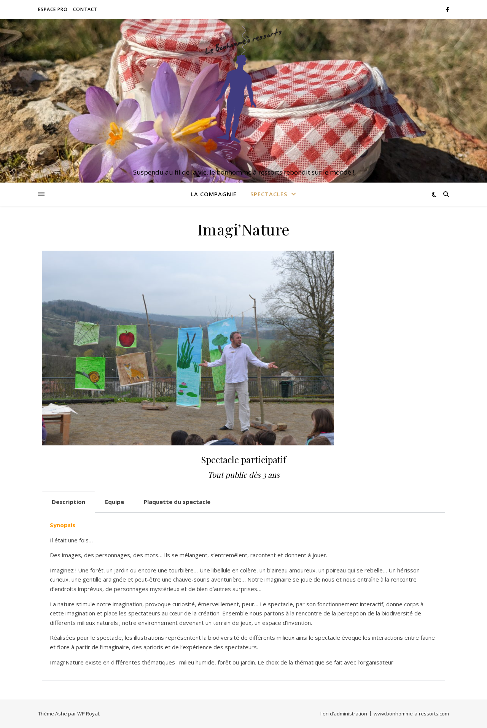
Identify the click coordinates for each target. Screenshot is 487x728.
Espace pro (53, 9)
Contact (85, 9)
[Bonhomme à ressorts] (243, 93)
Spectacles (268, 194)
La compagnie (214, 194)
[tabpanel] (243, 596)
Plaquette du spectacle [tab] (177, 501)
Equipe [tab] (114, 501)
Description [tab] (68, 501)
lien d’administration (343, 713)
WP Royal (88, 713)
